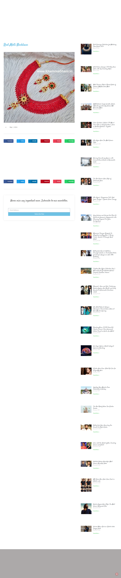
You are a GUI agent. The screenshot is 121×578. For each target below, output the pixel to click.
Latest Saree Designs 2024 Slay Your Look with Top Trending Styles (104, 68)
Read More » (96, 51)
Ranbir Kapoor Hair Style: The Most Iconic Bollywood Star (104, 505)
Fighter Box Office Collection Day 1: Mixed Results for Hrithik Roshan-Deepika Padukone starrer (104, 271)
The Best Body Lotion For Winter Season (103, 407)
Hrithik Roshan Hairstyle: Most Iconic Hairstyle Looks (102, 462)
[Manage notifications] (116, 574)
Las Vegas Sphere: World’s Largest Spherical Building (103, 347)
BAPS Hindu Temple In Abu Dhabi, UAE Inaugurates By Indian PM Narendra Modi (104, 106)
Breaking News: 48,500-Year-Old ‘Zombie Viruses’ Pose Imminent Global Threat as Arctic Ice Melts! (103, 329)
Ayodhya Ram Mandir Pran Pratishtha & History (101, 388)
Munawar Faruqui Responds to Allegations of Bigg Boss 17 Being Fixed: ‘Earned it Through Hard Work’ (103, 236)
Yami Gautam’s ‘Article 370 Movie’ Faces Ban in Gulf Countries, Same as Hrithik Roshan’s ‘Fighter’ (104, 125)
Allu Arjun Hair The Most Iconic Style (103, 141)
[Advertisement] (60, 22)
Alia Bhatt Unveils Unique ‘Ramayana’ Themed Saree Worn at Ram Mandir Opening (103, 309)
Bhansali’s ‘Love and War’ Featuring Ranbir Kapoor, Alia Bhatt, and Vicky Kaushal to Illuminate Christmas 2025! (104, 289)
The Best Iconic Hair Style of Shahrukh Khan (102, 180)
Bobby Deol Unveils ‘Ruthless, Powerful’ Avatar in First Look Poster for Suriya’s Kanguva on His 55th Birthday (104, 254)
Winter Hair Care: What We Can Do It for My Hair (104, 369)
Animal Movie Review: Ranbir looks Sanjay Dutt (104, 527)
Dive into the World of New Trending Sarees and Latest (104, 444)
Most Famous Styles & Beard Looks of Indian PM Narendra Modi (104, 86)
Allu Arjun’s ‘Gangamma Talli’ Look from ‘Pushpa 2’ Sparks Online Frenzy (104, 198)
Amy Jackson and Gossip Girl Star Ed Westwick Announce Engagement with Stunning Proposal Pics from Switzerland (104, 218)
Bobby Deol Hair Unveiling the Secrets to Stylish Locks (102, 426)
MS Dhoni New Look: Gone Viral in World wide (103, 480)
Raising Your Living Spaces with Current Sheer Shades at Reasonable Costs (104, 160)
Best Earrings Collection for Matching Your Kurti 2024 (104, 45)
